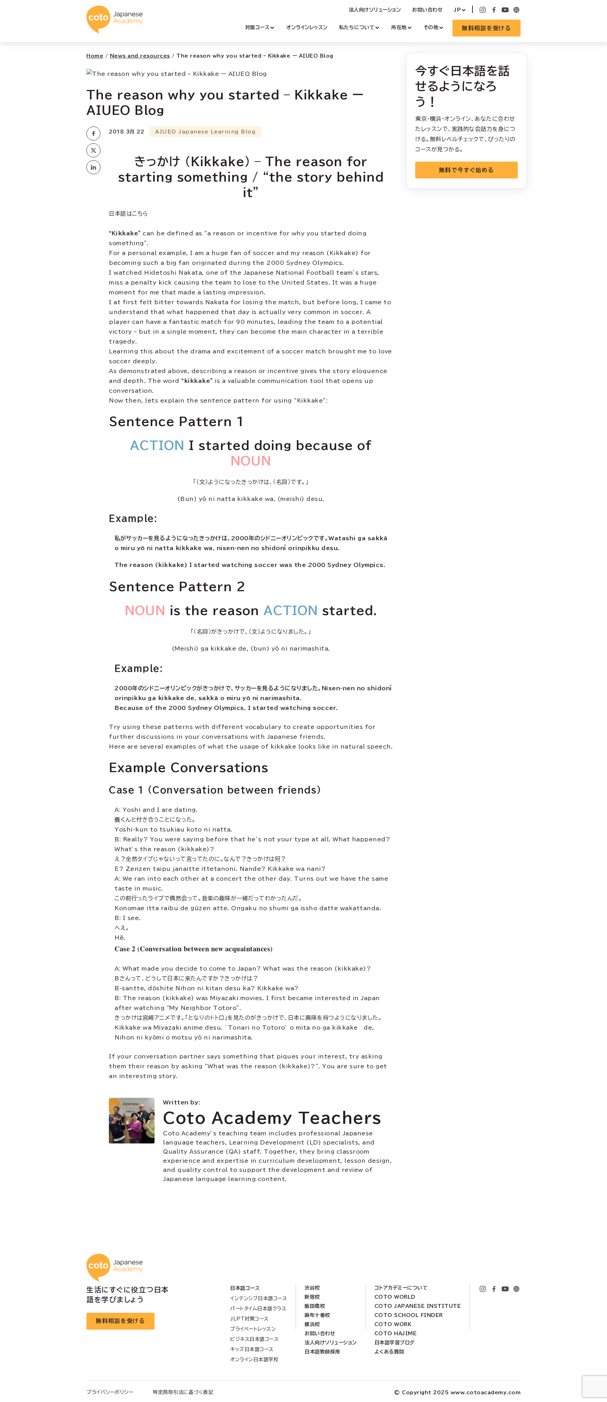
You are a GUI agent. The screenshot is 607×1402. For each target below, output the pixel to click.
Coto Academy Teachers (272, 1117)
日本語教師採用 (322, 1351)
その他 (431, 27)
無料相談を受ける (486, 28)
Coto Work (393, 1324)
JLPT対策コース (249, 1318)
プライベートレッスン (253, 1328)
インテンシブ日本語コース (258, 1298)
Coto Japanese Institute (417, 1306)
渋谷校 (312, 1287)
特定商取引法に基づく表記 (183, 1392)
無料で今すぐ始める (466, 170)
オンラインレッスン (307, 27)
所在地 (399, 27)
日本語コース (245, 1288)
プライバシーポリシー (109, 1392)
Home (94, 55)
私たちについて (357, 27)
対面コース (257, 27)
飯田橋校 (315, 1306)
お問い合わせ (427, 9)
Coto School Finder (408, 1315)
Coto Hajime (395, 1333)
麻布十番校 (317, 1315)
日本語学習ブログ (394, 1342)
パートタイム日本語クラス (258, 1308)
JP (457, 9)
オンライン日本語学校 (254, 1359)
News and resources (140, 55)
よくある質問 (389, 1351)
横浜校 (312, 1324)
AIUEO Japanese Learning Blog (205, 131)
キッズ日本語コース (252, 1349)
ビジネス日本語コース (254, 1339)
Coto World (395, 1297)
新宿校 (312, 1297)
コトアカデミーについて (401, 1287)
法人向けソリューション (375, 9)
